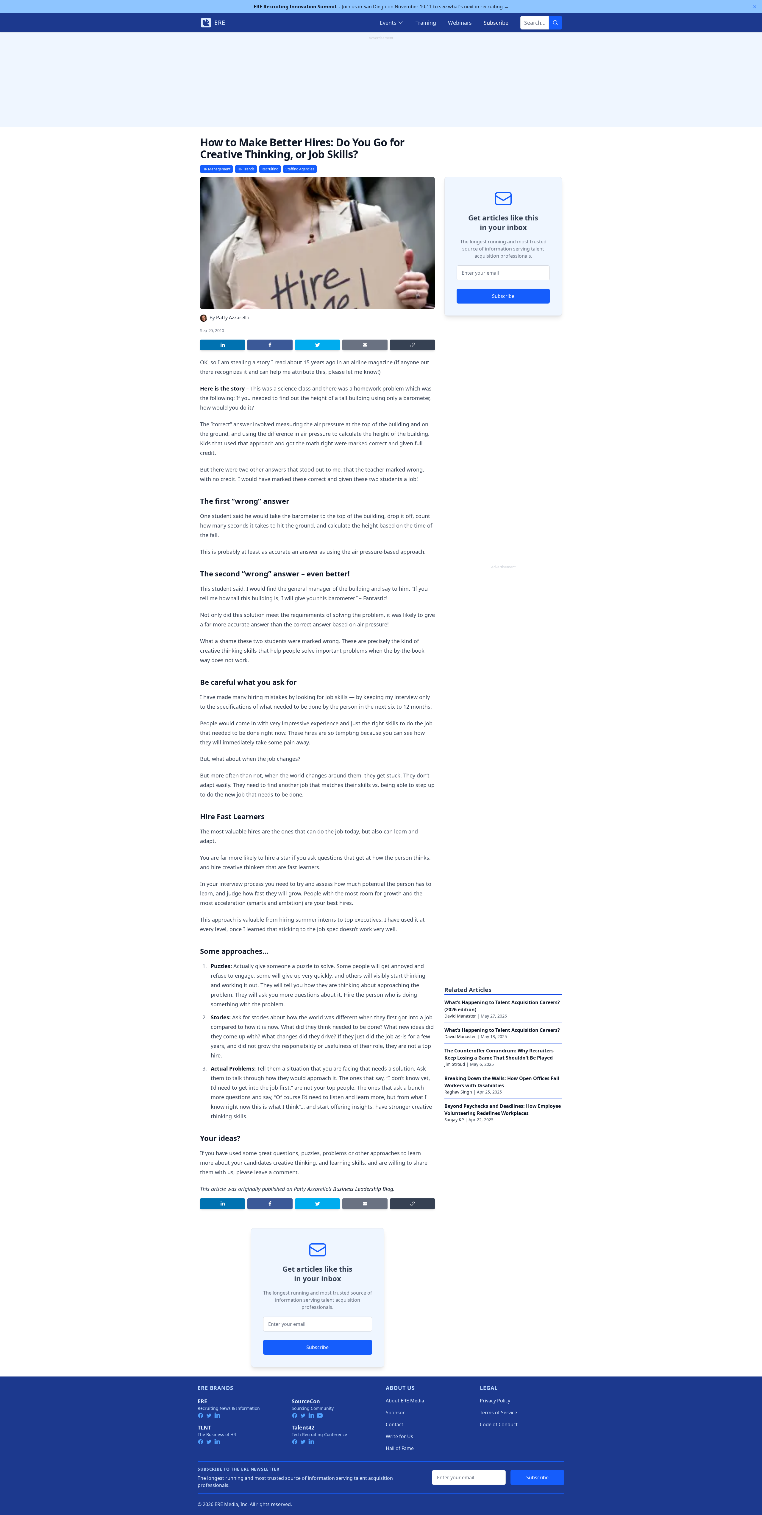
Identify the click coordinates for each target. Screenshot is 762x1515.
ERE (202, 1401)
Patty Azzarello (232, 317)
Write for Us (399, 1436)
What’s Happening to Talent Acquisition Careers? (502, 1030)
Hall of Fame (400, 1448)
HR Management (216, 169)
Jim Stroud (454, 1064)
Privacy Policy (495, 1400)
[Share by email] (364, 345)
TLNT (204, 1427)
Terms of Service (498, 1412)
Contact (394, 1424)
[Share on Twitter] (317, 345)
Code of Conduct (499, 1424)
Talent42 (303, 1427)
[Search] (555, 22)
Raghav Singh (458, 1092)
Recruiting (270, 169)
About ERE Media (405, 1400)
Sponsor (395, 1412)
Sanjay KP (454, 1119)
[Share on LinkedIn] (222, 345)
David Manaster (460, 1016)
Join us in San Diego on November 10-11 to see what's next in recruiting (381, 6)
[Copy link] (412, 345)
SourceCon (306, 1401)
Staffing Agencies (299, 169)
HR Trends (246, 169)
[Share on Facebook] (269, 345)
